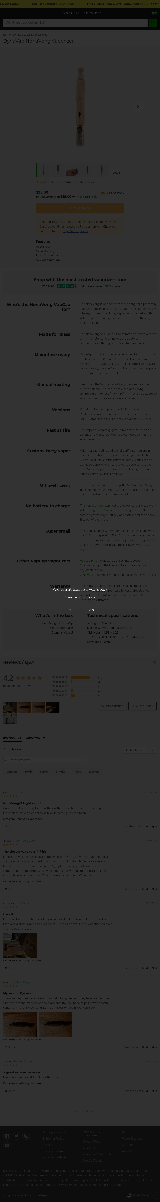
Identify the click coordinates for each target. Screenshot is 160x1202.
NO (69, 610)
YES (91, 610)
